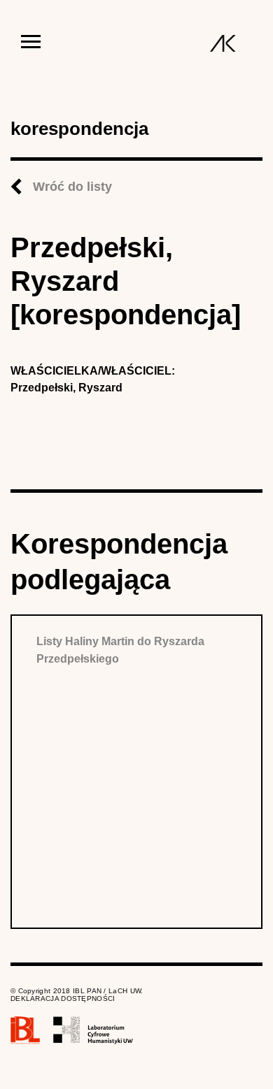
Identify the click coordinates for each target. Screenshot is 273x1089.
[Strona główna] (223, 43)
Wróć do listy (72, 187)
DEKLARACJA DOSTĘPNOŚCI (62, 998)
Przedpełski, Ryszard (66, 388)
